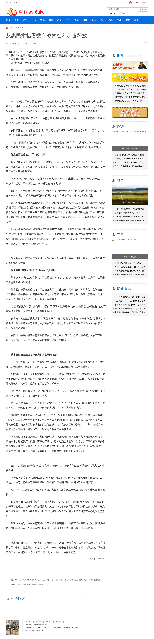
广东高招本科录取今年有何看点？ (129, 217)
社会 (22, 27)
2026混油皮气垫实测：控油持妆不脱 (130, 89)
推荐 (120, 55)
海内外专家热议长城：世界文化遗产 (130, 267)
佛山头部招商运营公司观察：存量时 (130, 309)
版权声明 (48, 622)
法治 (102, 20)
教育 (59, 20)
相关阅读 (18, 599)
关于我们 (29, 622)
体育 (76, 20)
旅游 (51, 20)
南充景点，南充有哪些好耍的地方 (129, 159)
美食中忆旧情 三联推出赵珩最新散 (129, 275)
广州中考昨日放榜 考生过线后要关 (129, 209)
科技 (85, 20)
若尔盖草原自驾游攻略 (130, 203)
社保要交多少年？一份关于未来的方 (130, 313)
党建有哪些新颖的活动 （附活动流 (129, 220)
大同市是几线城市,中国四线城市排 (129, 166)
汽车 (111, 20)
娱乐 (34, 20)
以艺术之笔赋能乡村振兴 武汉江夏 (129, 271)
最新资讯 (124, 289)
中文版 (8, 2)
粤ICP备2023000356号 (36, 630)
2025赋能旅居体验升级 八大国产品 (129, 101)
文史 (128, 20)
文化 (42, 20)
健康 (136, 20)
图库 (93, 20)
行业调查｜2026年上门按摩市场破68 (130, 297)
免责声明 (58, 622)
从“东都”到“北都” (129, 257)
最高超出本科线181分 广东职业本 (129, 213)
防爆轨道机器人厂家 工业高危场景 (129, 93)
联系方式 (39, 622)
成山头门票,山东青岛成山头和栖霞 (129, 155)
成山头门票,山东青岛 (130, 148)
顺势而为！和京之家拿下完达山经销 (130, 97)
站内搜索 (145, 2)
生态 (119, 20)
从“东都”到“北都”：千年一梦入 (128, 263)
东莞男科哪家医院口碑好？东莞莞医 (130, 301)
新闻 (17, 20)
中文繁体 (17, 2)
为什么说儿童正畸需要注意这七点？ (130, 305)
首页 (8, 20)
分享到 (146, 42)
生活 (68, 20)
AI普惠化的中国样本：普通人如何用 (130, 86)
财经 (25, 20)
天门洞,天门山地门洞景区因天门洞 (129, 162)
